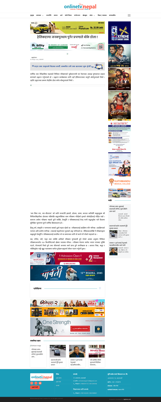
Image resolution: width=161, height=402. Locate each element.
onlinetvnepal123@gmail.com (87, 381)
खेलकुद (85, 15)
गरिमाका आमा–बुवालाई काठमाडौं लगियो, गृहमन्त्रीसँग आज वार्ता (118, 209)
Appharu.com (127, 399)
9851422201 (85, 393)
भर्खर (110, 200)
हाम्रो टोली (35, 387)
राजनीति (48, 15)
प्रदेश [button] (91, 15)
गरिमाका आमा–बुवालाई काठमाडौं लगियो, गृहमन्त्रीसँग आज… (37, 353)
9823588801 (93, 393)
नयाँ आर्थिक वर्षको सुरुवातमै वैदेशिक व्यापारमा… (95, 362)
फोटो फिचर (68, 15)
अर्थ (61, 15)
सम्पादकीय (112, 15)
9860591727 (85, 384)
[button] (129, 15)
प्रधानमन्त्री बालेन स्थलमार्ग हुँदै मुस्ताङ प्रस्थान (57, 362)
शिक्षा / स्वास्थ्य (102, 15)
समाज (56, 15)
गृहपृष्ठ (32, 15)
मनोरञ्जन (77, 15)
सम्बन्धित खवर (35, 341)
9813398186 (93, 384)
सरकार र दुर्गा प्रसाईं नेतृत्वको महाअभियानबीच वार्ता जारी (118, 244)
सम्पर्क (57, 386)
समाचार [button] (38, 15)
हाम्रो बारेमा (58, 378)
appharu (34, 57)
